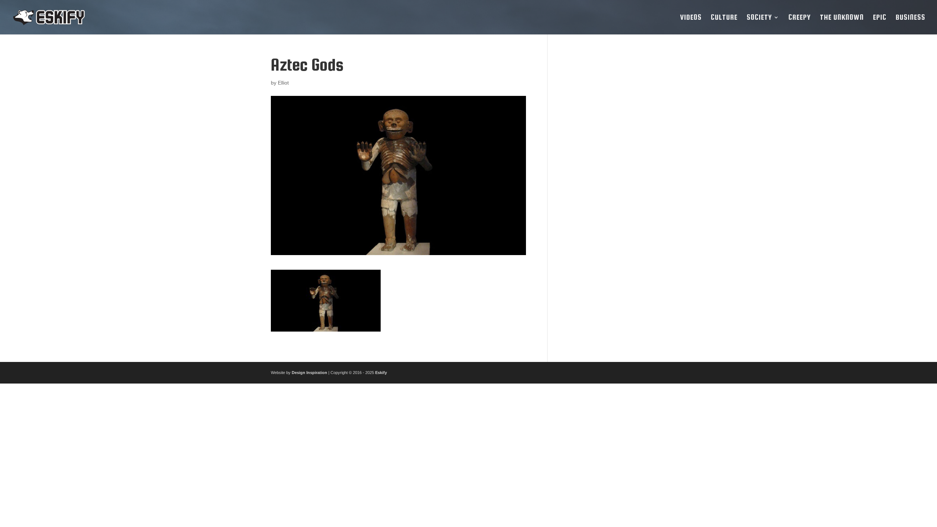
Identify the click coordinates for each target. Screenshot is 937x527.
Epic (879, 18)
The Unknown (842, 18)
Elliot (283, 83)
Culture (724, 18)
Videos (691, 18)
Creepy (799, 18)
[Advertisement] (612, 165)
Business (910, 18)
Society (759, 18)
